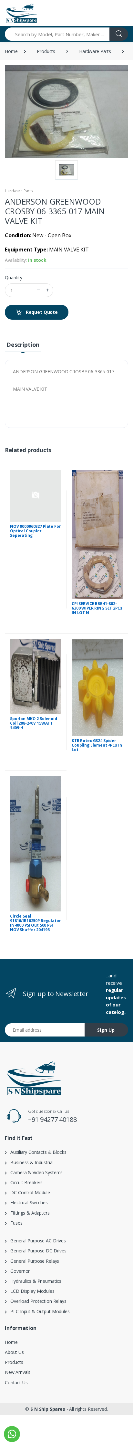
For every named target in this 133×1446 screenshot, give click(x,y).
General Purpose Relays (33, 1261)
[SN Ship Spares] (21, 13)
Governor (18, 1271)
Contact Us (16, 1382)
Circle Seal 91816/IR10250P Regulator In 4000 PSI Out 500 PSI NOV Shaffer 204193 (35, 922)
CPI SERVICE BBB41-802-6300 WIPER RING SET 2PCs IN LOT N (97, 608)
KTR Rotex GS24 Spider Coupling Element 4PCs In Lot (97, 745)
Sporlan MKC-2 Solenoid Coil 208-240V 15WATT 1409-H (33, 723)
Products (46, 51)
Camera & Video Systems (35, 1172)
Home (11, 51)
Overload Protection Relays (36, 1301)
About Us (14, 1352)
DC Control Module (28, 1192)
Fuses (15, 1223)
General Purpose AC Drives (36, 1241)
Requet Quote (41, 312)
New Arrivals (17, 1372)
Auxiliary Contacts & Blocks (36, 1152)
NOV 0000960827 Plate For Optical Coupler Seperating (35, 531)
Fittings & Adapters (28, 1213)
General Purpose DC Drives (36, 1251)
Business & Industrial (30, 1162)
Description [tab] (22, 344)
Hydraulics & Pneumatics (34, 1281)
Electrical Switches (27, 1202)
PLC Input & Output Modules (38, 1311)
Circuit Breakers (25, 1182)
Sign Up (106, 1030)
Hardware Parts (95, 51)
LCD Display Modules (31, 1291)
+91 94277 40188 (52, 1119)
